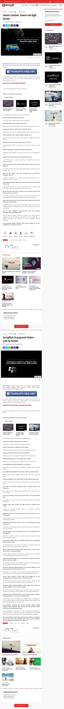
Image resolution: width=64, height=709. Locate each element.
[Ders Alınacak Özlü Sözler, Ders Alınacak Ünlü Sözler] (8, 280)
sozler (20, 240)
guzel (16, 623)
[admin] (7, 246)
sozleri (24, 240)
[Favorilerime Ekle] (28, 58)
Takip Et (15, 247)
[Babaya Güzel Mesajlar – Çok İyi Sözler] (53, 115)
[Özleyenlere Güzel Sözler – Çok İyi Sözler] (21, 661)
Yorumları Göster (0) (20, 326)
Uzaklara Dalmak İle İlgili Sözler (30, 654)
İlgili (13, 240)
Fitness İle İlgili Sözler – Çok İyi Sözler (7, 669)
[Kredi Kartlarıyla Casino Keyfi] (8, 677)
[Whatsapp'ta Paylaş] (9, 25)
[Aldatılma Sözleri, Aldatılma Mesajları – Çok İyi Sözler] (31, 263)
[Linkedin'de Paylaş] (15, 25)
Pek (19, 623)
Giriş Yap (57, 1)
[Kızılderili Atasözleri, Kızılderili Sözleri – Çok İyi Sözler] (8, 296)
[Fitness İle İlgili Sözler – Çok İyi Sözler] (8, 661)
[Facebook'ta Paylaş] (4, 25)
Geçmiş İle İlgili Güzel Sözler (21, 287)
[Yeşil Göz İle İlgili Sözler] (35, 661)
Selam (16, 240)
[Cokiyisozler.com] (9, 5)
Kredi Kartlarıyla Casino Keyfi (6, 685)
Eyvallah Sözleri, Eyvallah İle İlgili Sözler (33, 110)
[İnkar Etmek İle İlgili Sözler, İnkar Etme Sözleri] (11, 263)
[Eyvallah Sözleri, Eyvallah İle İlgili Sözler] (34, 103)
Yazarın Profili (36, 244)
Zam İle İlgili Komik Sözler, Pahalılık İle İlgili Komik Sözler (34, 288)
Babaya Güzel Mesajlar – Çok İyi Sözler (12, 1)
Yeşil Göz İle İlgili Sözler (34, 669)
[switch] (51, 1)
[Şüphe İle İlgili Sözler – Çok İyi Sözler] (8, 103)
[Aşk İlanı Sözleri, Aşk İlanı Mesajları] (21, 103)
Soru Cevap (33, 5)
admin (7, 22)
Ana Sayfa (25, 5)
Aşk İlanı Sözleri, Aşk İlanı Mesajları (21, 109)
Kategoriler (54, 5)
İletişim (60, 5)
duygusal (11, 623)
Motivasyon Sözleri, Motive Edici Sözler (34, 433)
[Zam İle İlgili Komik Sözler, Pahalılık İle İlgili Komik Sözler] (35, 280)
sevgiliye (22, 623)
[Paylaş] (17, 25)
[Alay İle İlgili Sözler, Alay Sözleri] (11, 647)
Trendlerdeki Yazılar (45, 5)
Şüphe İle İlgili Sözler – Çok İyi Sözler (8, 109)
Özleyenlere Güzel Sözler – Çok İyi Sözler (21, 668)
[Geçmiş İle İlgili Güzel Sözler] (21, 280)
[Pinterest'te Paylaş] (12, 25)
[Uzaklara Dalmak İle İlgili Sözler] (31, 647)
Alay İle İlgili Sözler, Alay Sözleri (9, 654)
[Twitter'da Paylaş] (7, 25)
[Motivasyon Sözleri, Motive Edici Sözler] (34, 427)
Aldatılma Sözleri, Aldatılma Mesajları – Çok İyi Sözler (29, 272)
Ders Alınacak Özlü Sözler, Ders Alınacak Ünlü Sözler (7, 288)
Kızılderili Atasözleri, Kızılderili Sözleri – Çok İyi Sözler (7, 305)
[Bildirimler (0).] (61, 1)
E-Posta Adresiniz (50, 20)
